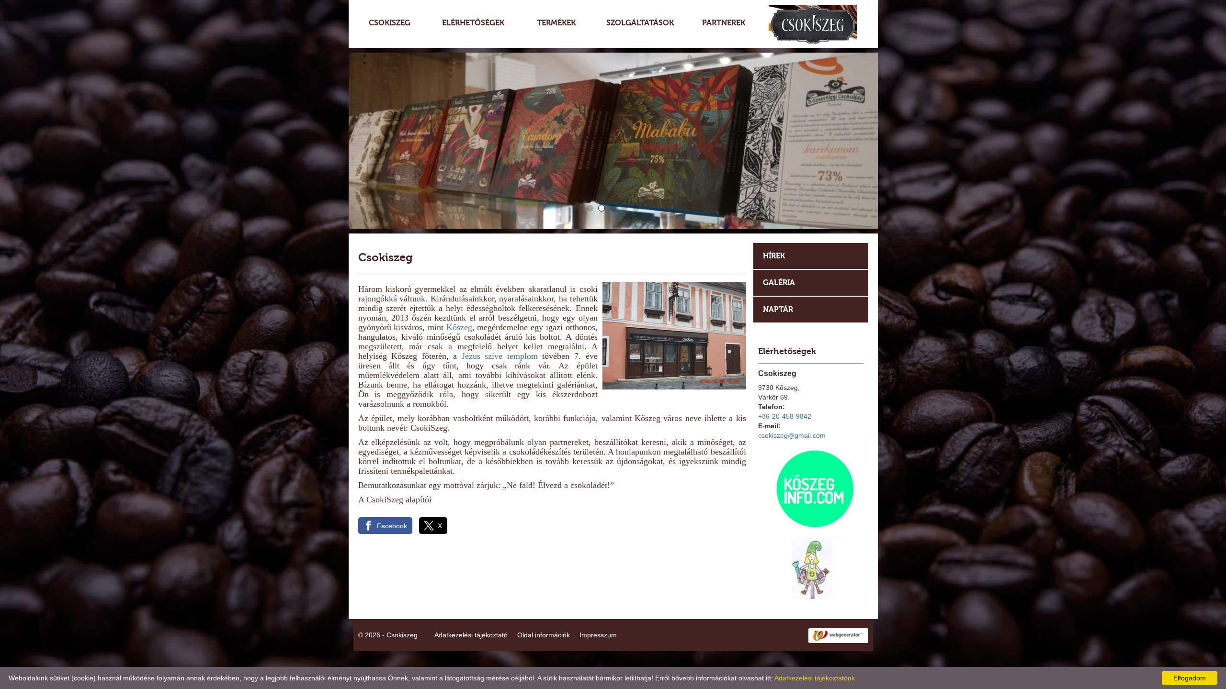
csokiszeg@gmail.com (792, 435)
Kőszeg (459, 327)
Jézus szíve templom (500, 356)
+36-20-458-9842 (784, 416)
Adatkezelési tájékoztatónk (814, 678)
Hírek (774, 255)
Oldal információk (543, 635)
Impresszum (598, 635)
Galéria (779, 282)
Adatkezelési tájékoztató (471, 635)
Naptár (778, 309)
